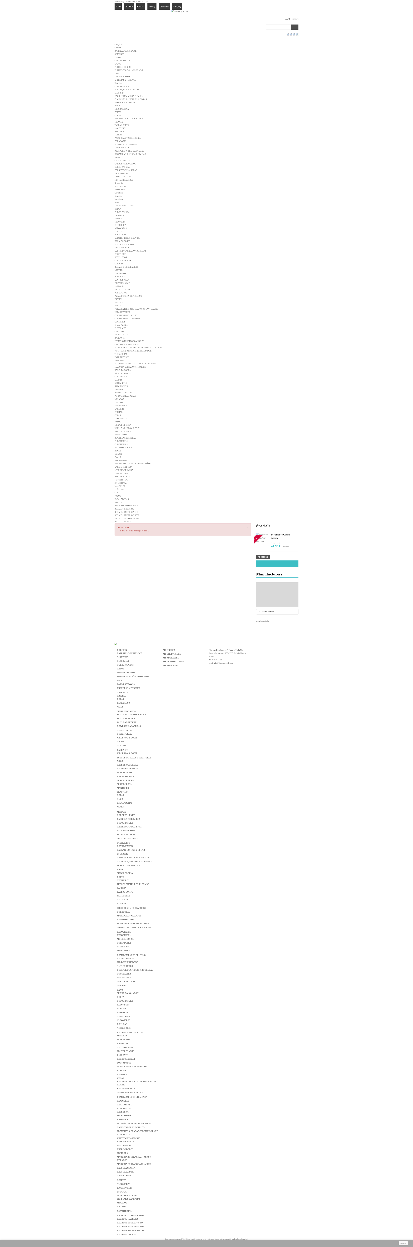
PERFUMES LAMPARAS (125, 396)
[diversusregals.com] (179, 11)
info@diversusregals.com (223, 663)
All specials (263, 556)
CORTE (118, 112)
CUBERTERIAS (121, 441)
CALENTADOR (121, 377)
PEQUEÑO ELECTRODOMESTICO (129, 341)
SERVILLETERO (121, 480)
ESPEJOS (118, 219)
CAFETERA (120, 331)
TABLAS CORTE (122, 125)
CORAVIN (119, 264)
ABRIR (118, 106)
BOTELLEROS (121, 257)
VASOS (118, 422)
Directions (164, 6)
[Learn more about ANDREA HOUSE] (277, 589)
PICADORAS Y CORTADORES (128, 138)
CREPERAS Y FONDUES (125, 80)
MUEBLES (119, 270)
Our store (129, 6)
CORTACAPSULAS (123, 260)
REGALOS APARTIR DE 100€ (127, 518)
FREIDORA (119, 360)
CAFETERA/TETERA (123, 467)
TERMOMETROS (122, 148)
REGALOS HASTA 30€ (124, 509)
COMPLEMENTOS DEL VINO (127, 238)
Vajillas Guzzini (121, 435)
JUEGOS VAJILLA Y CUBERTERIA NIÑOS (133, 464)
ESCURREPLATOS (123, 173)
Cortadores (119, 193)
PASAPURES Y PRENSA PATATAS (129, 151)
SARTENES (119, 54)
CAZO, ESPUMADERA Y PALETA (129, 96)
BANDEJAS (120, 277)
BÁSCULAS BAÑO (123, 373)
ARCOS (118, 451)
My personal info (173, 661)
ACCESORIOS (121, 235)
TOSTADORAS (121, 354)
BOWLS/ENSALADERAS (125, 438)
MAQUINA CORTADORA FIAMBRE (130, 367)
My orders (169, 650)
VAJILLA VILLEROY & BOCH (127, 428)
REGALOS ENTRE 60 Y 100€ (127, 515)
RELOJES (119, 302)
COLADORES (120, 141)
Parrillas (118, 57)
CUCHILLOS (120, 115)
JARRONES (120, 286)
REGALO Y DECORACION (126, 267)
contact (140, 6)
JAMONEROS (120, 128)
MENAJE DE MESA (123, 425)
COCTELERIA (120, 254)
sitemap (152, 6)
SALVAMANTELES (123, 177)
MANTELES (120, 486)
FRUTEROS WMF (122, 283)
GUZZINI (118, 454)
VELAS (118, 306)
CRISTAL (118, 412)
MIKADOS (119, 399)
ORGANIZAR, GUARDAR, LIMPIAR (130, 154)
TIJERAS (118, 135)
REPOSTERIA (120, 186)
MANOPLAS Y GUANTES (126, 144)
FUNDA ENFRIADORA (125, 244)
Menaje (117, 157)
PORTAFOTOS (121, 293)
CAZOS (118, 64)
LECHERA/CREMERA (124, 470)
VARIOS (118, 502)
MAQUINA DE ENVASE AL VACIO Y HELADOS (135, 364)
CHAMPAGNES (121, 325)
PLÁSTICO (119, 489)
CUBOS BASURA (122, 167)
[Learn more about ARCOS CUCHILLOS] (277, 594)
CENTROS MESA (122, 280)
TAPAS (118, 73)
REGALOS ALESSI (123, 289)
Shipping (177, 6)
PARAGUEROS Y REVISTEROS (128, 296)
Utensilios (118, 83)
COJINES (118, 380)
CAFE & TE (119, 409)
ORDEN (118, 209)
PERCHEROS (120, 273)
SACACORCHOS (122, 248)
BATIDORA (120, 338)
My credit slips (172, 654)
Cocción (118, 48)
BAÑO (117, 202)
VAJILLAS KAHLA (123, 431)
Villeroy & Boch (121, 460)
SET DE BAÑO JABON (124, 206)
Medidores (119, 199)
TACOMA (119, 122)
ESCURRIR (119, 93)
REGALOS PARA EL (123, 522)
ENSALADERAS (122, 499)
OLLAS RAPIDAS (122, 60)
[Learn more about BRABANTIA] (277, 604)
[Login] (280, 6)
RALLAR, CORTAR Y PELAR (127, 90)
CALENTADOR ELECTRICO (127, 344)
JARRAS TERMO (122, 473)
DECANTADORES (122, 241)
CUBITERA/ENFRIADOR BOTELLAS (130, 251)
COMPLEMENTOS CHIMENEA (128, 318)
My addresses (171, 658)
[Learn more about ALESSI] (277, 584)
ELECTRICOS (120, 328)
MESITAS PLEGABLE (124, 180)
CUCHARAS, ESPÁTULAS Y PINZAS (131, 99)
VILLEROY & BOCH (123, 447)
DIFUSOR (119, 402)
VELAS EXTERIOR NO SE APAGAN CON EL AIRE (136, 309)
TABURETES (120, 215)
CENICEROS (120, 322)
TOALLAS (119, 231)
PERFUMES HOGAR (123, 393)
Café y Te (118, 457)
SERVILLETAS (121, 483)
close (403, 1243)
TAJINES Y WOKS (122, 77)
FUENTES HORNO (123, 67)
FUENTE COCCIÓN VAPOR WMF (129, 70)
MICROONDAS (121, 335)
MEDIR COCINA (122, 109)
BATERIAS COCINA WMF (126, 51)
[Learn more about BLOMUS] (277, 599)
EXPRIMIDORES (122, 357)
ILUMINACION (121, 386)
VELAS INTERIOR (122, 312)
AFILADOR (120, 131)
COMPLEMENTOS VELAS (126, 315)
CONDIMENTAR (122, 86)
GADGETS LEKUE (123, 160)
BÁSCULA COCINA (123, 370)
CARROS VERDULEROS (125, 164)
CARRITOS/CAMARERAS (126, 170)
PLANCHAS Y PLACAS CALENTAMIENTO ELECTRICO (139, 347)
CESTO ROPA (120, 225)
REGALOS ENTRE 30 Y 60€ (126, 512)
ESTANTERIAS (121, 406)
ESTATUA (119, 389)
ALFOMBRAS (121, 228)
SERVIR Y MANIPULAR (125, 102)
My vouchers (170, 665)
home (118, 6)
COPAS (118, 415)
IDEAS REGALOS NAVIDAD (127, 506)
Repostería (119, 183)
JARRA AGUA (121, 418)
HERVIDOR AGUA (123, 476)
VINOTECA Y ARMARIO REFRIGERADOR (133, 351)
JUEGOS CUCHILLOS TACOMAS (129, 119)
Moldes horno (120, 189)
